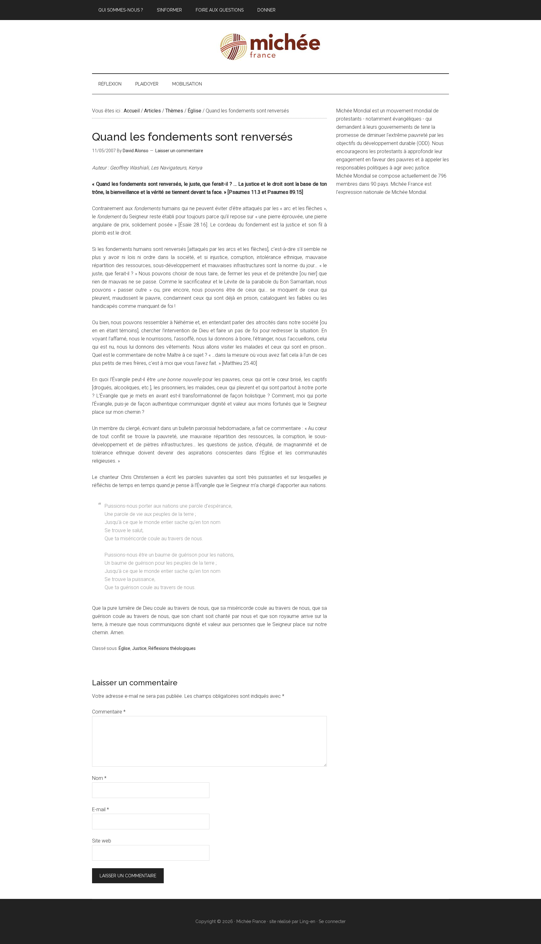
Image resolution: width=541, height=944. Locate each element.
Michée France (270, 47)
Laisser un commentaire (179, 150)
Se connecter (332, 921)
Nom (99, 778)
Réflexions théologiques (172, 648)
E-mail (100, 809)
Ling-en (307, 921)
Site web (101, 841)
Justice (139, 648)
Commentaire (109, 712)
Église (124, 648)
